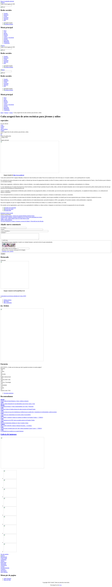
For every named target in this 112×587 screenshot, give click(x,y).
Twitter (5, 16)
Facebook (6, 17)
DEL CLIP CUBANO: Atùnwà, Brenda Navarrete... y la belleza (16, 425)
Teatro (2, 127)
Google (11, 213)
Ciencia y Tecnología (9, 37)
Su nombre (3, 227)
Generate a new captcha (7, 251)
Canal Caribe (4, 558)
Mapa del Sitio (7, 580)
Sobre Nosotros (7, 578)
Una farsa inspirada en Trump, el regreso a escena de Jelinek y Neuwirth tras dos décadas (22, 221)
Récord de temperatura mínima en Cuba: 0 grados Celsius (14, 423)
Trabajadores (4, 565)
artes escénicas (4, 129)
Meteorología (4, 557)
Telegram (6, 19)
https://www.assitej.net (18, 175)
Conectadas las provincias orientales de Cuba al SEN (13, 296)
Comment (3, 232)
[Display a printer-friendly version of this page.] (10, 207)
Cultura (5, 36)
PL (1, 134)
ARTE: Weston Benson (6, 220)
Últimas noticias (7, 300)
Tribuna (2, 561)
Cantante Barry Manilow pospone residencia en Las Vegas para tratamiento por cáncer (21, 217)
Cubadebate (3, 559)
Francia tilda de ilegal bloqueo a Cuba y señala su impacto (14, 401)
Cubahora (3, 569)
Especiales (6, 40)
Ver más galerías (4, 554)
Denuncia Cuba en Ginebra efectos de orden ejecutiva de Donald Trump (18, 409)
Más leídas (6, 301)
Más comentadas (8, 302)
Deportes (6, 34)
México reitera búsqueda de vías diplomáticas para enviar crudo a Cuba (18, 403)
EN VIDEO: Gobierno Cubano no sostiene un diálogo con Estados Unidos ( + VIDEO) (22, 417)
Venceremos (3, 570)
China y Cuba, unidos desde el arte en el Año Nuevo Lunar (15, 218)
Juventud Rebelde (5, 568)
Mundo (5, 33)
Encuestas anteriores (8, 393)
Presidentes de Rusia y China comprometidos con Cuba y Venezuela (17, 406)
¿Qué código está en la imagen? (10, 248)
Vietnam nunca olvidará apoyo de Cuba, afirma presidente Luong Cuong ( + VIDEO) (21, 428)
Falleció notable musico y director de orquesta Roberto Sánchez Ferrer (17, 215)
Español (11, 24)
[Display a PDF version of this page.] (7, 210)
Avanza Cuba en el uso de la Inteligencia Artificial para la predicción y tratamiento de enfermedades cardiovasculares (29, 412)
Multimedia (6, 41)
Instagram (6, 14)
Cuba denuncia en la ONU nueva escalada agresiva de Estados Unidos (18, 420)
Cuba (5, 32)
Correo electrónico (5, 231)
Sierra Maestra (4, 572)
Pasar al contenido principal (7, 1)
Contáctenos (7, 43)
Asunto (2, 229)
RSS (5, 20)
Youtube (6, 13)
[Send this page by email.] (8, 209)
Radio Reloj (3, 562)
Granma (2, 566)
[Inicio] (3, 2)
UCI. (60, 585)
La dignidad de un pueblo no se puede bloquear (12, 431)
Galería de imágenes (9, 434)
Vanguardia (3, 563)
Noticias (6, 112)
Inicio (5, 30)
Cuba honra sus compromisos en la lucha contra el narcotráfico (16, 414)
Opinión (6, 39)
